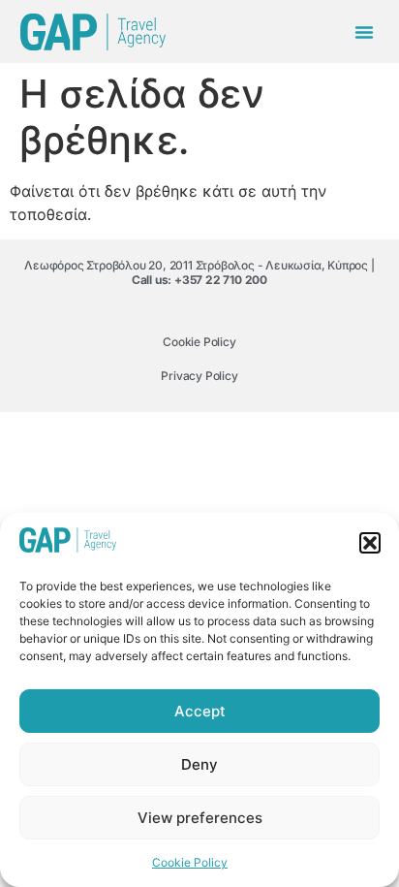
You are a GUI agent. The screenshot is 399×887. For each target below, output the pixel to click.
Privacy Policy (199, 375)
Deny (199, 764)
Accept (200, 711)
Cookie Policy (190, 862)
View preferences (200, 817)
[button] (370, 543)
